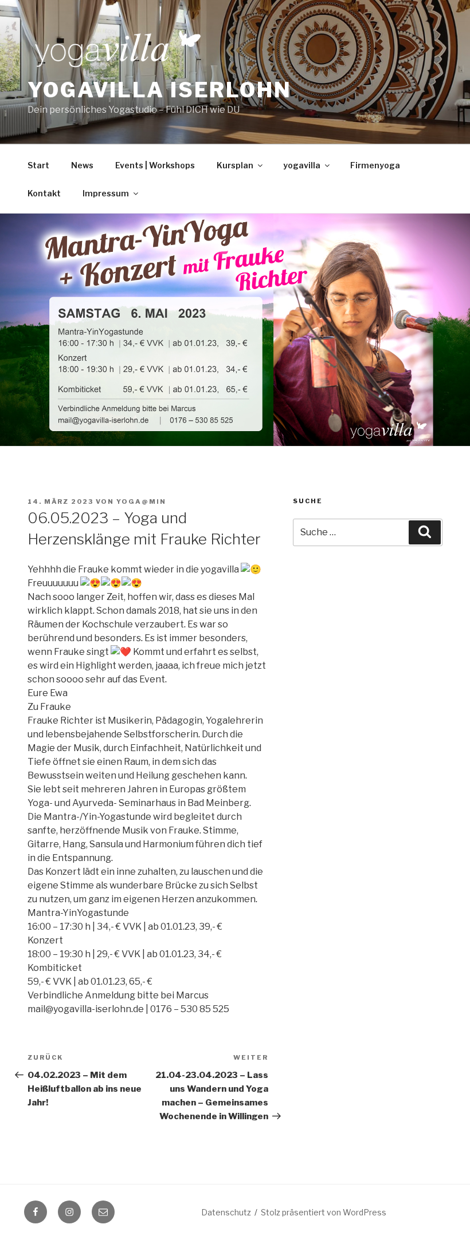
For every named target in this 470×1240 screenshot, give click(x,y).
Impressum (106, 193)
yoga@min (141, 501)
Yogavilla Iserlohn (160, 89)
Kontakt (44, 193)
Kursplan (235, 165)
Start (38, 165)
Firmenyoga (375, 165)
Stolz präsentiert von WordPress (323, 1212)
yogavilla (301, 165)
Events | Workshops (155, 165)
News (82, 165)
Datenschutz (226, 1212)
